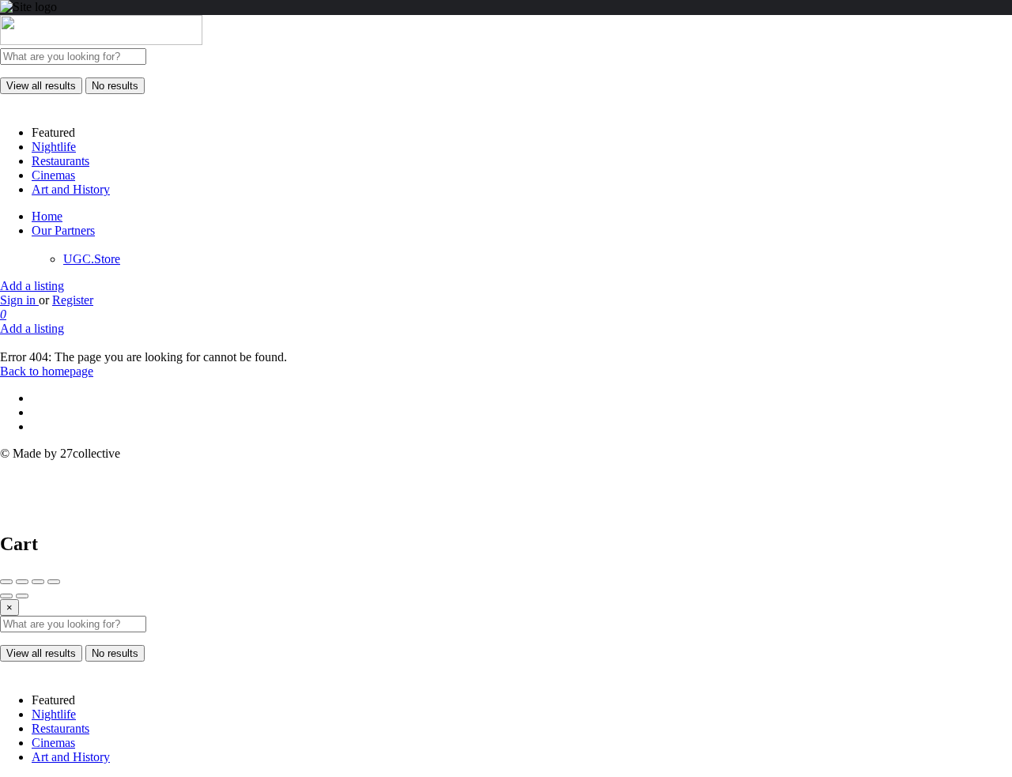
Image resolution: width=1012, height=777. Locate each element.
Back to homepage (46, 371)
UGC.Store (91, 259)
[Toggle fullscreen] (38, 581)
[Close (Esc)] (6, 581)
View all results (41, 86)
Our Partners (63, 230)
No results (115, 86)
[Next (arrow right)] (22, 596)
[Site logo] (101, 40)
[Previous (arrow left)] (6, 596)
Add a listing (32, 285)
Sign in (19, 300)
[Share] (22, 581)
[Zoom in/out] (53, 581)
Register (72, 300)
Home (47, 216)
